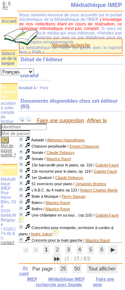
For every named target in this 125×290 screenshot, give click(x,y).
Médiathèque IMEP (66, 279)
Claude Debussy (61, 152)
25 (63, 269)
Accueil (8, 21)
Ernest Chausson (84, 146)
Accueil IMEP (28, 274)
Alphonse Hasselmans (66, 140)
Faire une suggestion (60, 120)
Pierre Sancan (73, 196)
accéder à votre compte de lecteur (8, 112)
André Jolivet (41, 234)
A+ (5, 7)
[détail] (21, 139)
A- (4, 3)
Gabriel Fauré (107, 165)
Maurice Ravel (59, 159)
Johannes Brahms (90, 184)
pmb (97, 284)
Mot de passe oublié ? (8, 150)
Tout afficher (102, 269)
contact (7, 242)
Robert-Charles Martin (99, 190)
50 (77, 269)
